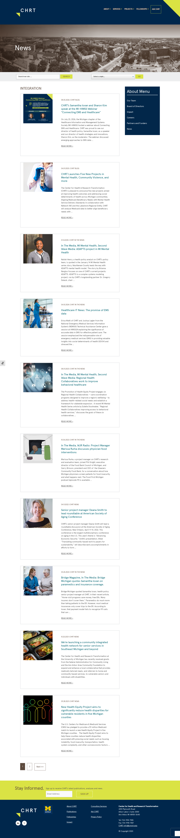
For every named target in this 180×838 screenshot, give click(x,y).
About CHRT (72, 806)
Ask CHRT (156, 9)
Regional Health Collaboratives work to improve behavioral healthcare (79, 381)
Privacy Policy (96, 817)
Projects (128, 9)
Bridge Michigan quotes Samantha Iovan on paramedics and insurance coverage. (83, 581)
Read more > (67, 146)
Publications (71, 812)
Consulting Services (99, 806)
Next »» (40, 767)
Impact (130, 112)
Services (116, 9)
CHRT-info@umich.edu (128, 826)
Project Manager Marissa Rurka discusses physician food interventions (85, 449)
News (129, 129)
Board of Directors (135, 106)
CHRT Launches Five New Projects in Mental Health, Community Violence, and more (85, 177)
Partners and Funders (137, 123)
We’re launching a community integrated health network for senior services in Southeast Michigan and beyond (84, 646)
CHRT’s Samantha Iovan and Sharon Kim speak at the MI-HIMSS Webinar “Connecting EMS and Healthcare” (84, 109)
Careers (130, 118)
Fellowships (141, 9)
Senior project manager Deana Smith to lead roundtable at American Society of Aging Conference (84, 513)
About (106, 9)
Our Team (131, 101)
